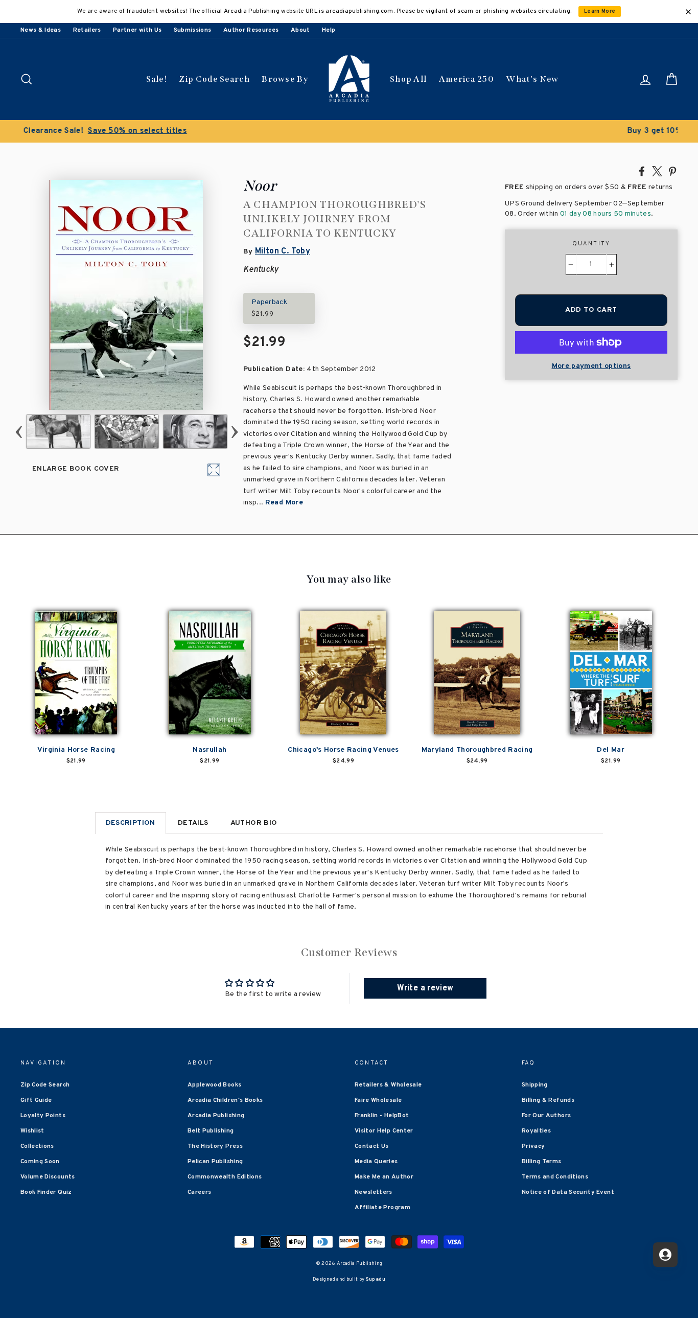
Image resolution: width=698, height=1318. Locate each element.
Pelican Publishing (215, 1162)
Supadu (375, 1279)
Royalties (536, 1131)
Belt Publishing (211, 1131)
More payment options (591, 366)
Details (193, 823)
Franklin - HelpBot (382, 1116)
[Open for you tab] (665, 1254)
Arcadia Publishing (216, 1116)
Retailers (87, 30)
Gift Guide (36, 1100)
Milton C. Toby (282, 251)
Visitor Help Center (384, 1131)
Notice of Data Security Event (568, 1192)
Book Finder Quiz (46, 1192)
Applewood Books (214, 1085)
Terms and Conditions (555, 1177)
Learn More (600, 11)
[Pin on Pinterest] (672, 170)
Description (130, 823)
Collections (37, 1146)
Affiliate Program (382, 1208)
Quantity (591, 243)
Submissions (193, 30)
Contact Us (372, 1146)
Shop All (408, 79)
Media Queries (376, 1162)
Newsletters (373, 1192)
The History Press (215, 1146)
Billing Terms (542, 1162)
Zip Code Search (214, 79)
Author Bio (253, 823)
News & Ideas (40, 30)
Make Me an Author (384, 1177)
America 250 (466, 79)
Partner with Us (137, 30)
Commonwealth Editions (225, 1177)
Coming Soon (40, 1162)
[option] (349, 131)
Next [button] (234, 432)
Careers (199, 1192)
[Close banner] (688, 11)
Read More (284, 502)
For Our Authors (546, 1116)
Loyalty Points (42, 1116)
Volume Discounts (47, 1177)
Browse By (285, 79)
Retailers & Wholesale (388, 1085)
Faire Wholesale (378, 1100)
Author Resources (251, 30)
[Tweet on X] (657, 170)
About (300, 30)
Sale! (157, 79)
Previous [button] (19, 432)
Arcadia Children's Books (225, 1100)
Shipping (535, 1085)
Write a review (425, 988)
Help (328, 30)
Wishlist (32, 1131)
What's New (532, 79)
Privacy (533, 1146)
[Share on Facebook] (642, 170)
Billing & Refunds (548, 1100)
